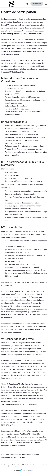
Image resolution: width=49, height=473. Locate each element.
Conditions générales (36, 465)
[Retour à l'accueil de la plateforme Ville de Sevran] (11, 3)
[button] (27, 4)
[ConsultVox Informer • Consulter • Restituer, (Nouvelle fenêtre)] (18, 470)
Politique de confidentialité (20, 465)
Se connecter (36, 4)
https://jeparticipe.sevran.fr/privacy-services (19, 404)
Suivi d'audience (17, 467)
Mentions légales (6, 465)
